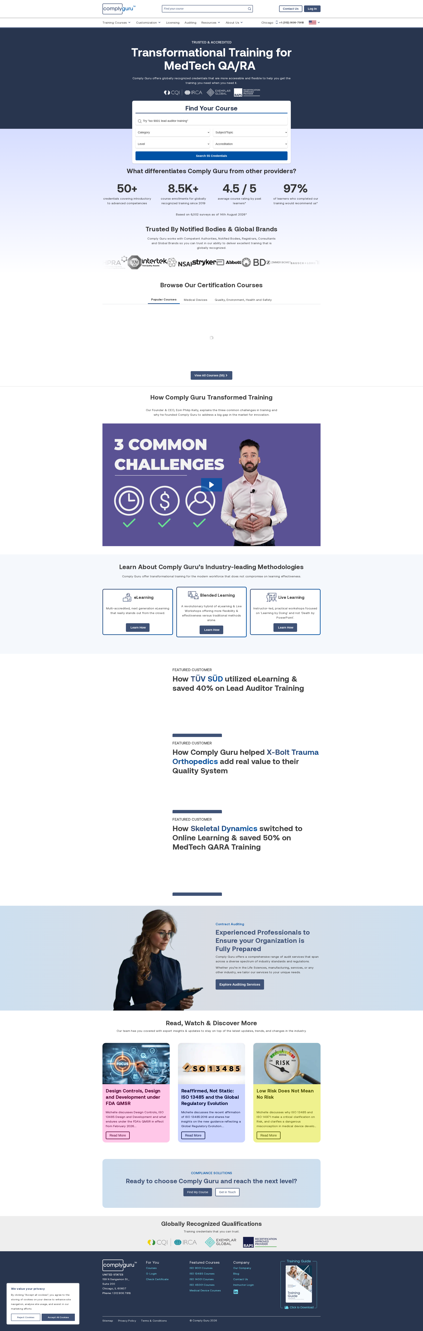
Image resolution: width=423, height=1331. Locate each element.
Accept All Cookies (58, 1317)
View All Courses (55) (209, 375)
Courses (151, 1267)
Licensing (173, 22)
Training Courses (114, 22)
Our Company (242, 1267)
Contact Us (291, 8)
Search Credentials (211, 156)
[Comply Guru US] (118, 9)
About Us (232, 22)
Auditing (190, 22)
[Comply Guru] (315, 22)
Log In (312, 8)
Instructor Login (243, 1284)
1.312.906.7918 (121, 1293)
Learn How (138, 627)
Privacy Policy (127, 1320)
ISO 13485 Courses (202, 1273)
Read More (118, 1135)
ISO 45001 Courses (202, 1284)
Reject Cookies (25, 1317)
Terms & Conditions (154, 1320)
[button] (211, 484)
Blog (236, 1273)
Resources (208, 22)
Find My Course (197, 1192)
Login (153, 1273)
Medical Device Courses (205, 1290)
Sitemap (107, 1320)
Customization (146, 22)
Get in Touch (227, 1192)
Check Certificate (157, 1279)
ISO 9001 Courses (201, 1267)
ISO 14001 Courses (202, 1279)
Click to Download (301, 1307)
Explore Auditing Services (239, 984)
